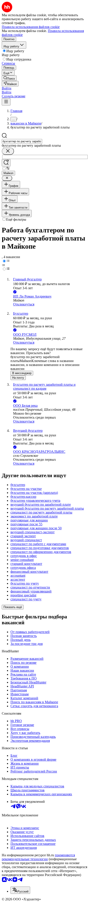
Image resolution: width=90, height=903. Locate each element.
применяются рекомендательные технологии (38, 857)
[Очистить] (8, 151)
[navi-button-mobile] (6, 101)
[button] (6, 88)
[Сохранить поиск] (6, 162)
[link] (9, 78)
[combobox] (22, 141)
